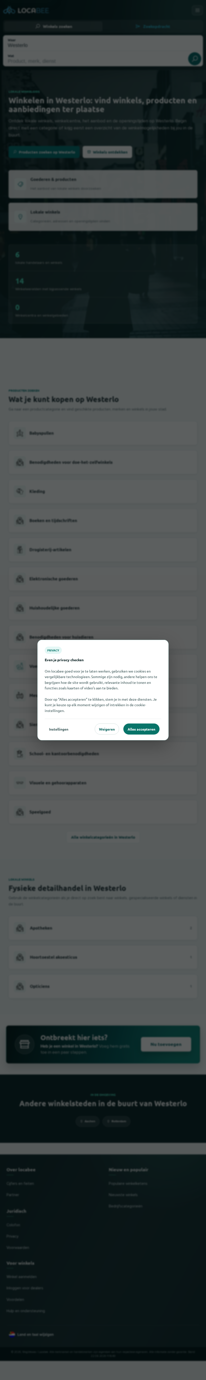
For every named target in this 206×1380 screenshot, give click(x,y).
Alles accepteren (141, 729)
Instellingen (58, 729)
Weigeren (107, 729)
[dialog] (103, 690)
